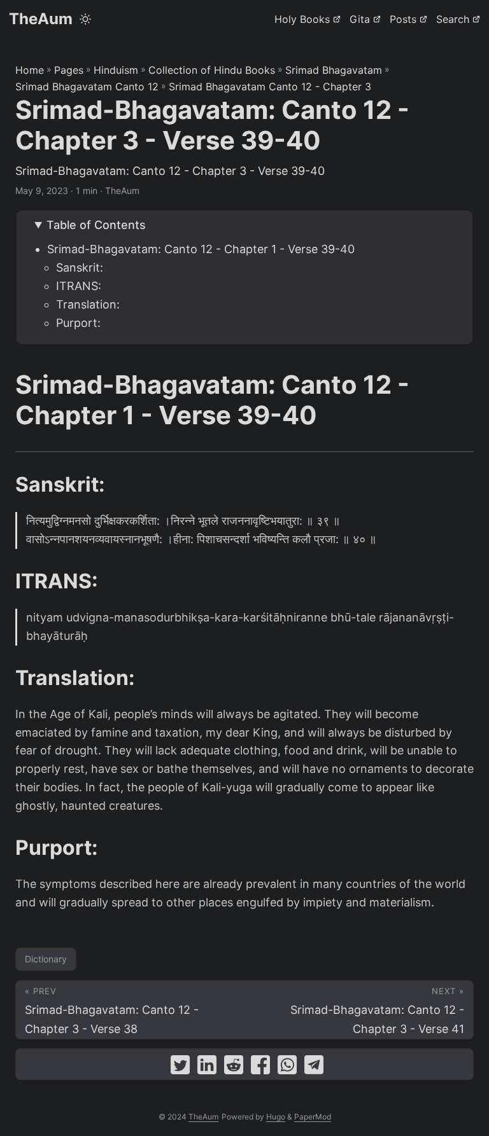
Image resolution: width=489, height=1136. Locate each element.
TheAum (41, 19)
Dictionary (46, 958)
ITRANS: (78, 286)
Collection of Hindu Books (211, 70)
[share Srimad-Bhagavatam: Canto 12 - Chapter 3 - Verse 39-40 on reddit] (233, 1067)
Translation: (88, 304)
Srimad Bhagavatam (333, 70)
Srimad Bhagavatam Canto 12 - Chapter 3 (270, 86)
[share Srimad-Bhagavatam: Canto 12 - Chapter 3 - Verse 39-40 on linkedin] (206, 1067)
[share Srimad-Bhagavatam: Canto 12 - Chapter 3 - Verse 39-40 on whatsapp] (287, 1067)
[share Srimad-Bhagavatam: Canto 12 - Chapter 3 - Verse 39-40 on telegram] (313, 1067)
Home (29, 70)
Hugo (275, 1116)
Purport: (78, 322)
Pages (68, 70)
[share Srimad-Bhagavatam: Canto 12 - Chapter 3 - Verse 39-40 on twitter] (180, 1067)
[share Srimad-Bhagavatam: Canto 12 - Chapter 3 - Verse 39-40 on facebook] (260, 1067)
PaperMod (312, 1116)
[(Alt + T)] (85, 19)
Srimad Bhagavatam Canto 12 (87, 86)
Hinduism (116, 70)
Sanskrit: (79, 267)
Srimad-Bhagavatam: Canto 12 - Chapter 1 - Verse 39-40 (201, 249)
